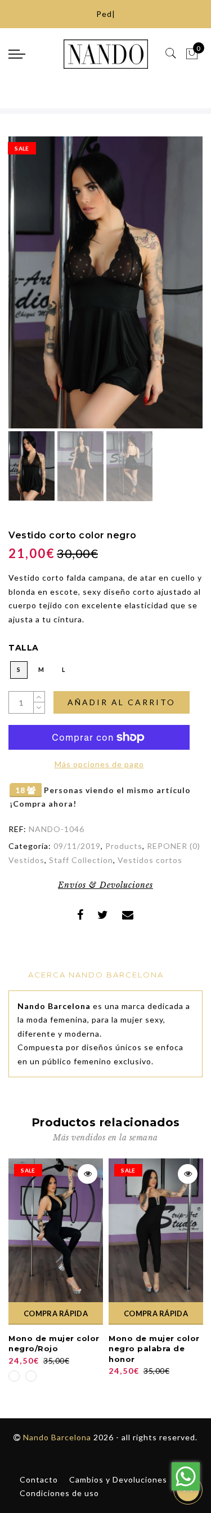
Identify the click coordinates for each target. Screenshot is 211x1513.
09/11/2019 (77, 846)
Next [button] (167, 288)
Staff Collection (81, 860)
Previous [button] (29, 289)
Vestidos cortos (150, 860)
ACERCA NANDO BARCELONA (96, 974)
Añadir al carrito (122, 702)
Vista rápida (87, 1174)
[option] (105, 282)
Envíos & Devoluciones (105, 885)
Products (123, 846)
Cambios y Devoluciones (118, 1479)
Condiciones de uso (59, 1493)
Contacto (39, 1479)
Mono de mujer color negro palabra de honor (154, 1349)
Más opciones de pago (99, 764)
